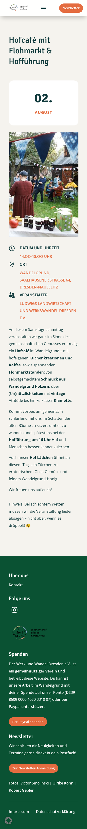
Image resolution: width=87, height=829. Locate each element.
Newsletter (71, 8)
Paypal (14, 706)
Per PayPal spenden (28, 722)
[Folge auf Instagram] (14, 610)
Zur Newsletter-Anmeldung (33, 768)
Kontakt (16, 584)
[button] (8, 820)
